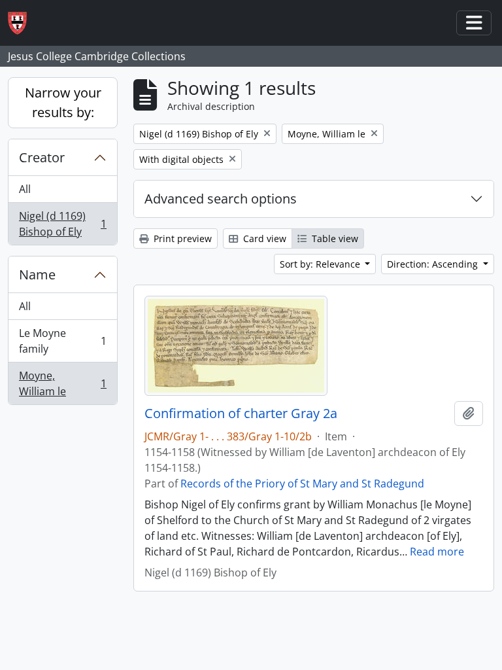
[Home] (22, 23)
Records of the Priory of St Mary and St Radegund (302, 483)
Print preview (181, 238)
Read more (437, 551)
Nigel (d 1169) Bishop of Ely (62, 224)
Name (37, 274)
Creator (42, 157)
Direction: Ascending (433, 264)
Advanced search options (220, 198)
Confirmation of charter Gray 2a (240, 413)
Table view (333, 238)
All (25, 189)
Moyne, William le (62, 383)
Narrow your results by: (63, 102)
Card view (263, 238)
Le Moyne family (62, 341)
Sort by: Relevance (321, 264)
